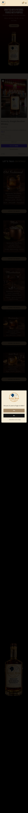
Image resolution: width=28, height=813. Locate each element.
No (14, 415)
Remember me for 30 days (15, 419)
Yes (14, 410)
